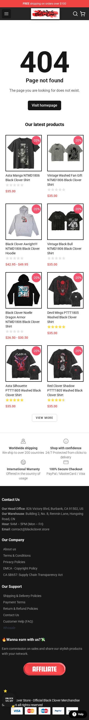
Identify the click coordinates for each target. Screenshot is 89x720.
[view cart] (82, 13)
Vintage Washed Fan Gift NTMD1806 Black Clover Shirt (64, 180)
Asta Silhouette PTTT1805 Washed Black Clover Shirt (23, 390)
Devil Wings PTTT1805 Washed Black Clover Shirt (63, 317)
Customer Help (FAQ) (18, 621)
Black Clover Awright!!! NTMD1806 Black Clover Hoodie (22, 248)
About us (9, 549)
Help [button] (81, 714)
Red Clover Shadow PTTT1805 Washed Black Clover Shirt (65, 390)
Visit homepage (44, 105)
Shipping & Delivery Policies (22, 596)
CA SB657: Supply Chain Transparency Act (33, 575)
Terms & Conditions (17, 555)
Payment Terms (14, 602)
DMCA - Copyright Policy (20, 568)
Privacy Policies (14, 562)
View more (44, 417)
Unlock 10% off (9, 699)
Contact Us (11, 615)
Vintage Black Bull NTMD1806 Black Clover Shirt (64, 248)
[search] (75, 13)
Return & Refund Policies (20, 608)
